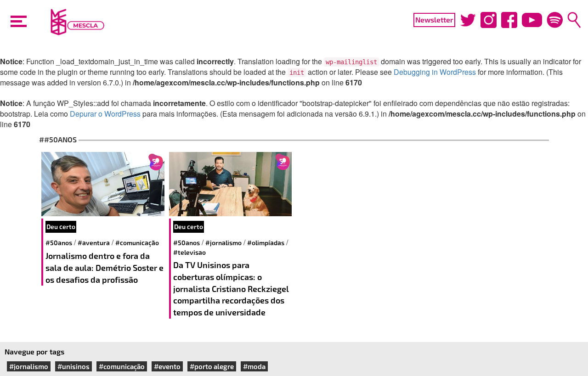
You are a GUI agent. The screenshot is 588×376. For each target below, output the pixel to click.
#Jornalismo (223, 243)
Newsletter (434, 19)
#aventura (94, 243)
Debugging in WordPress (435, 72)
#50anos (58, 243)
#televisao (189, 252)
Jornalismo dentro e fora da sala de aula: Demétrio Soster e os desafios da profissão (104, 267)
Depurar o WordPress (105, 113)
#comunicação (137, 243)
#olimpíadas (265, 243)
